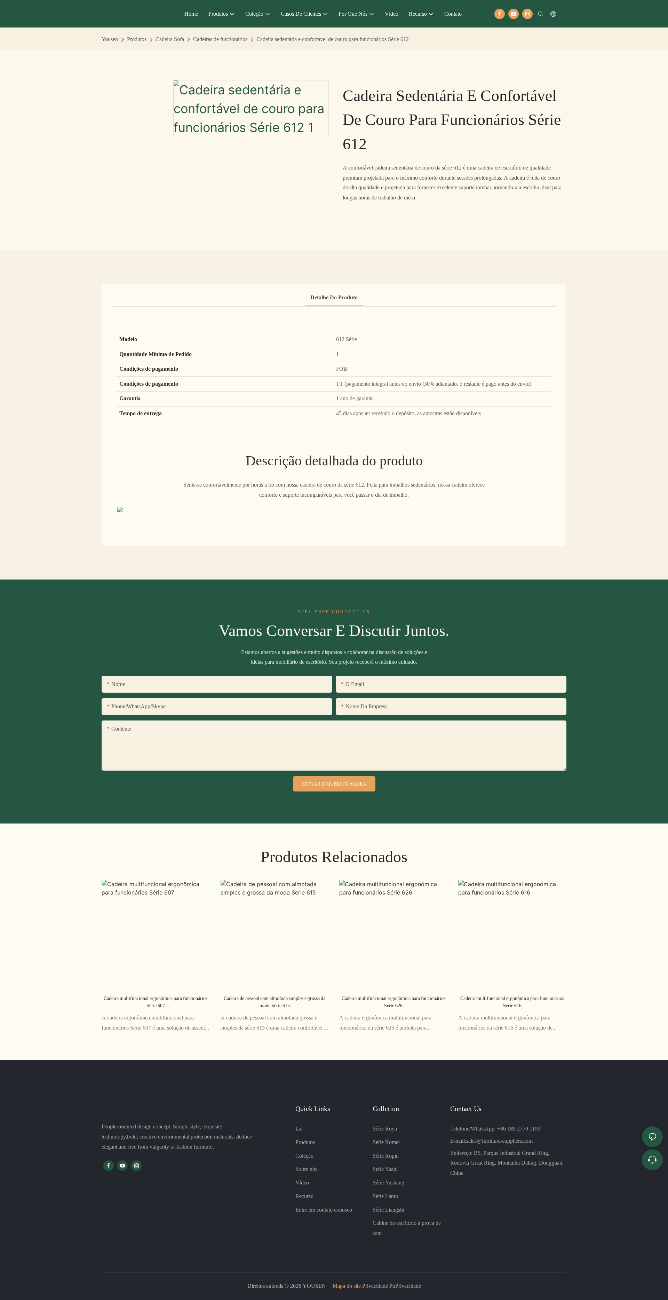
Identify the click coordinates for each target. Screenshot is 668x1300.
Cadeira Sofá (170, 39)
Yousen (110, 39)
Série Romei (386, 1142)
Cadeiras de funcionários (220, 39)
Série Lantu (385, 1196)
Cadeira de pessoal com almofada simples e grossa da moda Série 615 (274, 1001)
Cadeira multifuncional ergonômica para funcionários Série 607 (155, 1001)
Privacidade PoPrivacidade (391, 1286)
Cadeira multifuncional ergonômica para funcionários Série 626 (393, 1001)
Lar (299, 1128)
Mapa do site (347, 1286)
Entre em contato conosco (323, 1209)
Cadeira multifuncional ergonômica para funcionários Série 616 (512, 1001)
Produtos (136, 39)
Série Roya (385, 1128)
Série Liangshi (388, 1209)
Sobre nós (306, 1169)
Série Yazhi (385, 1169)
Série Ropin (386, 1155)
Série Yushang (388, 1182)
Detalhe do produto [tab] (334, 297)
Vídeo (302, 1182)
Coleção (304, 1155)
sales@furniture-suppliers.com (499, 1140)
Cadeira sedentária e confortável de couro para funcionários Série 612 (332, 39)
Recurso (304, 1196)
